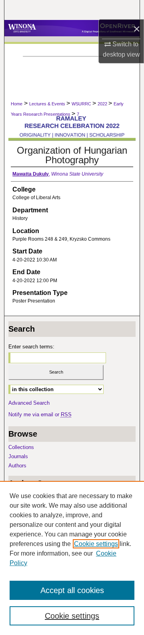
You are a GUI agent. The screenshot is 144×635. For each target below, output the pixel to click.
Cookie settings (96, 543)
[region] (72, 558)
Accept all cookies (72, 590)
